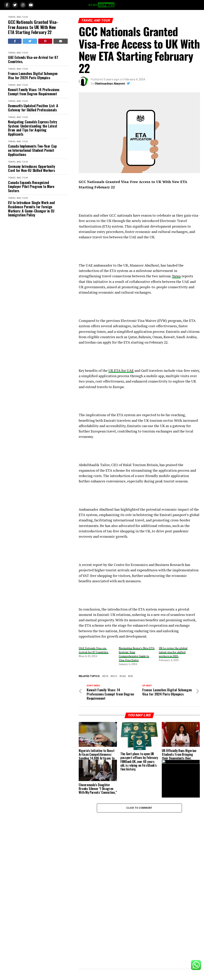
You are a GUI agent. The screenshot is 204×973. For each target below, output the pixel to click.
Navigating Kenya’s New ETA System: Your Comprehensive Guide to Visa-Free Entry (137, 654)
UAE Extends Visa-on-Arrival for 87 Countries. (33, 59)
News (176, 276)
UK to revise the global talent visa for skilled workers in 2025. (173, 652)
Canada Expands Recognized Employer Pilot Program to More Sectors (31, 186)
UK (131, 676)
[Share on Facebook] (15, 41)
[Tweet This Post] (30, 41)
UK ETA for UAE (121, 370)
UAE (123, 676)
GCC (114, 676)
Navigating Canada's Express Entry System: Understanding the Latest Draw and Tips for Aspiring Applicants (32, 128)
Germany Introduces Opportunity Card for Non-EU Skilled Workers (31, 168)
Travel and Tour (18, 17)
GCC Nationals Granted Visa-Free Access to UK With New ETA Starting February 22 (33, 27)
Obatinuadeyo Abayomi (110, 83)
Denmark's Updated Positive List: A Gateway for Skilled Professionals (33, 108)
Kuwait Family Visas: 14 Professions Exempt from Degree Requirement (33, 92)
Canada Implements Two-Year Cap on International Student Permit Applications (32, 150)
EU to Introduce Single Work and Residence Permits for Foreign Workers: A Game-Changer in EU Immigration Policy (31, 209)
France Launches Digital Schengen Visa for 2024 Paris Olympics (32, 75)
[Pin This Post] (45, 41)
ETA (106, 676)
